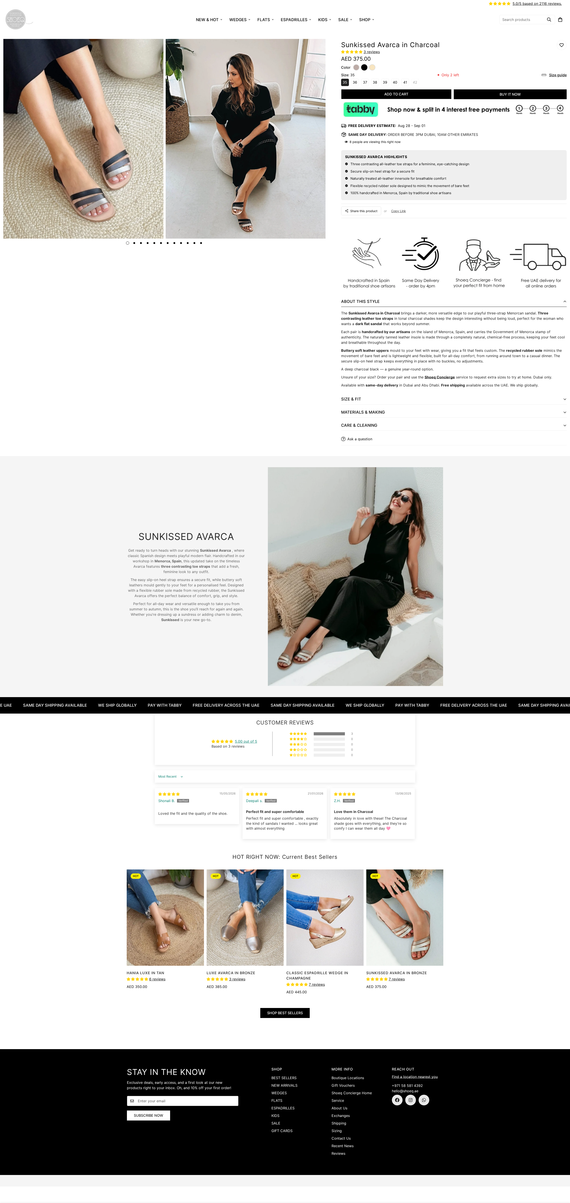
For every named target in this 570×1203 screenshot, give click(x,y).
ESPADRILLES (294, 19)
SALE (343, 19)
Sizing (337, 1131)
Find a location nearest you (415, 1076)
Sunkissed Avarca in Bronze (396, 973)
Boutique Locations (348, 1078)
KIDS (323, 19)
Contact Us (341, 1138)
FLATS (263, 19)
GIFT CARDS (282, 1131)
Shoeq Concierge (440, 377)
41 (406, 83)
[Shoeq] (19, 19)
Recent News (343, 1146)
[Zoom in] (154, 48)
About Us (339, 1108)
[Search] (549, 19)
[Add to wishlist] (562, 45)
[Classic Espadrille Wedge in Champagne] (325, 917)
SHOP (364, 19)
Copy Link (398, 211)
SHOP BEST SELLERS (285, 1013)
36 (356, 83)
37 (366, 83)
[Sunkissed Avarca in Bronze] (405, 917)
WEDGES (238, 19)
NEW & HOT (207, 19)
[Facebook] (397, 1100)
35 (346, 83)
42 (416, 83)
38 (376, 83)
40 (396, 83)
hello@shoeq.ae (405, 1091)
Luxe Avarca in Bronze (231, 973)
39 (386, 83)
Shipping (339, 1123)
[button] (560, 19)
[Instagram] (410, 1100)
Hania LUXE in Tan (145, 973)
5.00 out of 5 (246, 741)
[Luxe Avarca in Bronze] (245, 917)
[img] (169, 794)
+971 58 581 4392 (407, 1085)
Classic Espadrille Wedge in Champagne (317, 975)
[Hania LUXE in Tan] (165, 917)
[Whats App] (424, 1100)
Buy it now (510, 94)
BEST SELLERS (284, 1078)
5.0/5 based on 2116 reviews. (537, 3)
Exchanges (341, 1115)
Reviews (338, 1153)
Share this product (363, 211)
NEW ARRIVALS (284, 1085)
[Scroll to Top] (561, 1179)
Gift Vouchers (343, 1085)
